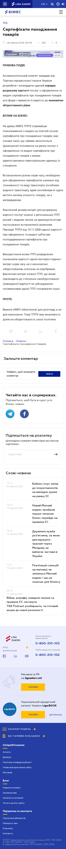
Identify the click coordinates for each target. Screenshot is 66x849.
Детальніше (55, 715)
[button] (5, 4)
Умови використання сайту (17, 767)
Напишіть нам (10, 823)
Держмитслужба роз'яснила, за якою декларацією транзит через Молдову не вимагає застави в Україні (46, 543)
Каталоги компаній (13, 798)
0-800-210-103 (47, 643)
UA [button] (43, 4)
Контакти (8, 833)
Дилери (7, 757)
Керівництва (9, 792)
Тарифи (33, 687)
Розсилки (8, 828)
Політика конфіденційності (17, 762)
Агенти (6, 752)
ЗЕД (5, 23)
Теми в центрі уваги (13, 803)
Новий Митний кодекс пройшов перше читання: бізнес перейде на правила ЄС (45, 513)
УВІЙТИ (49, 374)
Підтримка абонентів (14, 818)
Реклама (7, 772)
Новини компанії (12, 787)
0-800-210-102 (47, 655)
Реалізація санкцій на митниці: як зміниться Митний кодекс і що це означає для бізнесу (46, 573)
